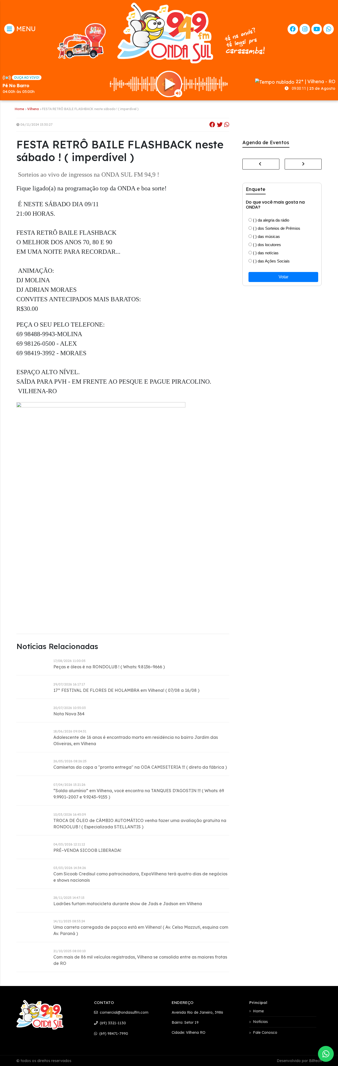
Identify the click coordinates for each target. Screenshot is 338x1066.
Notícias (260, 1021)
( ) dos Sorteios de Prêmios (276, 228)
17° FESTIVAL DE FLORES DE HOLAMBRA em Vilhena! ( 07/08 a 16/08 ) (126, 690)
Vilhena (33, 109)
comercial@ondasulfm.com (123, 1012)
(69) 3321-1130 (112, 1023)
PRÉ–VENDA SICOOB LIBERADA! (87, 850)
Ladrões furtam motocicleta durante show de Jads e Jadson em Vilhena (127, 903)
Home (19, 109)
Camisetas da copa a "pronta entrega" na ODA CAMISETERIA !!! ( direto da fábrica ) (140, 767)
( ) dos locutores (266, 244)
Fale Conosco (265, 1032)
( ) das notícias (265, 253)
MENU (25, 29)
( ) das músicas (266, 236)
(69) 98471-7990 (113, 1033)
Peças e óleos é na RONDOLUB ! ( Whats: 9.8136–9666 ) (109, 666)
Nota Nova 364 (68, 713)
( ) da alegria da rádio (270, 220)
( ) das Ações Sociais (271, 261)
